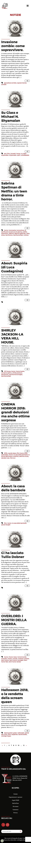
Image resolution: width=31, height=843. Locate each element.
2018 (5, 453)
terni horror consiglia (16, 660)
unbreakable (25, 155)
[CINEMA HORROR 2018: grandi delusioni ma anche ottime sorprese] (27, 451)
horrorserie (12, 230)
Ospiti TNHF (15, 800)
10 (18, 745)
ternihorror (9, 235)
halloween (4, 455)
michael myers (6, 736)
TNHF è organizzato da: (13, 769)
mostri (10, 658)
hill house (7, 371)
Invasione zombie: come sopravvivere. (13, 46)
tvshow (26, 235)
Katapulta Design (17, 838)
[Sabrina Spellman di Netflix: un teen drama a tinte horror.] (27, 228)
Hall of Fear (15, 803)
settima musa (23, 456)
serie (27, 233)
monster (4, 658)
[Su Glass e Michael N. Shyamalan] (27, 151)
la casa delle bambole (20, 455)
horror (18, 153)
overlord (16, 456)
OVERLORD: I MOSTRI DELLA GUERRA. (14, 620)
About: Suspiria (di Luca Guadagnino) (14, 267)
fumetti (13, 153)
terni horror (5, 660)
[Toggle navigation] (28, 5)
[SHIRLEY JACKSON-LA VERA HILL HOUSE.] (27, 369)
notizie (15, 14)
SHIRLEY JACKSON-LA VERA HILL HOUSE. (12, 336)
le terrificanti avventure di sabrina (13, 231)
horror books (20, 371)
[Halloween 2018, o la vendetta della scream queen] (27, 731)
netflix (25, 232)
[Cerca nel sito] (20, 831)
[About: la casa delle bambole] (27, 521)
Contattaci (15, 809)
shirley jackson (17, 373)
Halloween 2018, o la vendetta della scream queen (15, 696)
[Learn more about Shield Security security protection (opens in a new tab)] (2, 840)
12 (23, 745)
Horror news (13, 657)
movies (15, 658)
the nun (12, 458)
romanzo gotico (6, 373)
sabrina (11, 233)
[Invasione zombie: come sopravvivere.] (27, 81)
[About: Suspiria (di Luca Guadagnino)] (27, 300)
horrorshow (20, 230)
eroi (5, 153)
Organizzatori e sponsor (15, 797)
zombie (3, 84)
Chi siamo (15, 806)
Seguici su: (6, 818)
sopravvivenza (21, 83)
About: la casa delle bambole (13, 488)
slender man (5, 458)
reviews (26, 658)
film (8, 153)
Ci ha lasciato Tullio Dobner (12, 555)
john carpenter (13, 734)
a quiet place (12, 453)
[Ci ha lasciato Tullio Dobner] (27, 586)
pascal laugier (5, 525)
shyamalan (12, 155)
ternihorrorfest (18, 235)
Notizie (15, 794)
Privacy (15, 812)
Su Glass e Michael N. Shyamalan (10, 117)
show (3, 235)
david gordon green (10, 733)
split (18, 155)
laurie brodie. (22, 734)
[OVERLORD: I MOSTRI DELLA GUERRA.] (27, 655)
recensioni (4, 233)
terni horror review (15, 662)
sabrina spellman (20, 233)
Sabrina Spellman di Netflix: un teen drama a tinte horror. (14, 191)
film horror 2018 (22, 453)
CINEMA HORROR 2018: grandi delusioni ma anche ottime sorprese (15, 412)
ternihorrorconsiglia (15, 374)
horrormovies (21, 657)
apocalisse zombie (10, 83)
